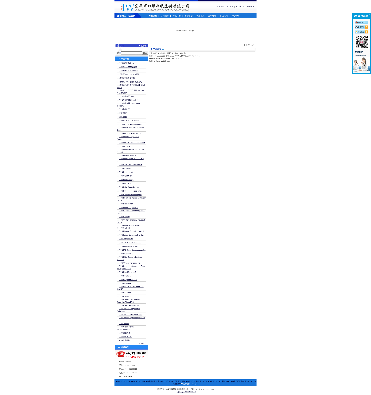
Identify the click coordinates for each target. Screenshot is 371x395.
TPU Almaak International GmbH (132, 143)
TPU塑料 (188, 381)
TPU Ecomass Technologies (130, 195)
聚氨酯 (160, 381)
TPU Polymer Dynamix (128, 280)
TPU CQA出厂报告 (233, 381)
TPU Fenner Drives (126, 204)
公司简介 (165, 16)
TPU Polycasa (125, 276)
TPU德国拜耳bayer (126, 96)
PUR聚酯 (123, 117)
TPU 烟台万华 (124, 333)
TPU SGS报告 (220, 381)
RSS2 (242, 7)
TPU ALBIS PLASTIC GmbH (130, 133)
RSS (238, 7)
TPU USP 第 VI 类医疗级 (129, 71)
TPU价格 (166, 381)
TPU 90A (133, 381)
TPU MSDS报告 (208, 381)
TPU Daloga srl (125, 183)
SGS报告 (224, 16)
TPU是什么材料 (151, 381)
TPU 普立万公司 (125, 337)
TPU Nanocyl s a (126, 254)
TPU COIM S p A (125, 176)
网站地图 (250, 7)
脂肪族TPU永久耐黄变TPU (129, 121)
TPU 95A (141, 381)
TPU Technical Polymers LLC (130, 315)
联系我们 (236, 16)
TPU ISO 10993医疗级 (128, 67)
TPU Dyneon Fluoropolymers (130, 191)
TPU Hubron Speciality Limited (131, 231)
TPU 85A (126, 381)
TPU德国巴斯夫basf (127, 63)
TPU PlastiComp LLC (127, 272)
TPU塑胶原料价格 (178, 381)
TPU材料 (118, 381)
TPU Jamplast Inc (126, 239)
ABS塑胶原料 (124, 340)
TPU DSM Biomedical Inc (129, 187)
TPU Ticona (124, 324)
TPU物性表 (197, 381)
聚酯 (179, 384)
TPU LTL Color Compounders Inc (132, 250)
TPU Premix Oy (125, 293)
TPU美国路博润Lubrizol (128, 100)
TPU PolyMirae (125, 283)
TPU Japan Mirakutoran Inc (130, 243)
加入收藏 (229, 7)
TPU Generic (124, 217)
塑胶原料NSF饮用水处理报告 (130, 82)
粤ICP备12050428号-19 (186, 392)
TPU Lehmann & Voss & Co (130, 246)
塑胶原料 (153, 16)
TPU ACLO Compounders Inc (130, 124)
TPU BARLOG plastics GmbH (130, 165)
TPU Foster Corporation (128, 208)
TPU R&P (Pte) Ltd (126, 296)
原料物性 (212, 16)
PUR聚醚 (123, 113)
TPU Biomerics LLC (127, 168)
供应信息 (200, 16)
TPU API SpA (124, 146)
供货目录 (188, 16)
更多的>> (142, 344)
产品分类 (177, 16)
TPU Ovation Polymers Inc (129, 263)
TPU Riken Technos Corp (129, 305)
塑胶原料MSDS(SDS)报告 (129, 74)
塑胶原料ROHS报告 (127, 78)
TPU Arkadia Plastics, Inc (129, 155)
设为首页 (220, 7)
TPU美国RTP (124, 109)
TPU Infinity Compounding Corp (131, 235)
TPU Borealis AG (126, 172)
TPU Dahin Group (126, 180)
